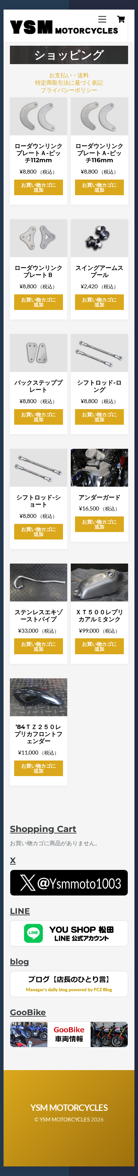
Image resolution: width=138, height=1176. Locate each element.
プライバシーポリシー (69, 89)
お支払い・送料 (69, 75)
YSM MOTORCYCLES (65, 1119)
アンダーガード (100, 497)
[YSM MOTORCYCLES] (63, 31)
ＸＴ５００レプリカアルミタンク (99, 616)
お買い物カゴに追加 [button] (38, 187)
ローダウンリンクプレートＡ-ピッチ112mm (39, 153)
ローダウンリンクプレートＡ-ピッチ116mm (99, 153)
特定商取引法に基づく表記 (69, 82)
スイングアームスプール (99, 271)
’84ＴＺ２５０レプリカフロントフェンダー (39, 734)
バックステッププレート (39, 386)
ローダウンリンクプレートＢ (39, 271)
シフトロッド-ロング (99, 386)
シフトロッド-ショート (38, 501)
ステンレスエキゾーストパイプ (39, 616)
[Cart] (121, 19)
